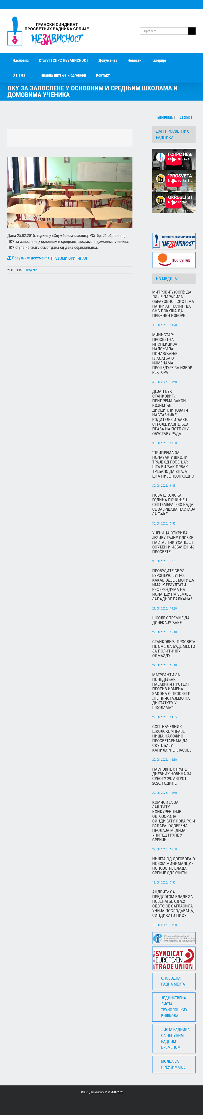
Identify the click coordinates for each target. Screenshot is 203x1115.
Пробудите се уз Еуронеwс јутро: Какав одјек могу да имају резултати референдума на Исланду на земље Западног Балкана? (173, 584)
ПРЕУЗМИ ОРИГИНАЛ (69, 258)
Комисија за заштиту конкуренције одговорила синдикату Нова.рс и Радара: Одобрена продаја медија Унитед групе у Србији (173, 821)
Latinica (186, 117)
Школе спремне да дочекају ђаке (171, 620)
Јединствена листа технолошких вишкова (174, 1007)
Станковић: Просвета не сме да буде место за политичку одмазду (173, 648)
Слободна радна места (173, 981)
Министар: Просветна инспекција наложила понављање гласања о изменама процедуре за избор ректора (172, 354)
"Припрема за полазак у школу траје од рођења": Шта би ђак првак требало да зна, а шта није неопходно (173, 464)
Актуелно (31, 270)
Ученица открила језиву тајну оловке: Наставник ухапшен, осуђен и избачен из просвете (173, 542)
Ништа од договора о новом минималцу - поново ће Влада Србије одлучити (173, 866)
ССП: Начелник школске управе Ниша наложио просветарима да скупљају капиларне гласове (171, 738)
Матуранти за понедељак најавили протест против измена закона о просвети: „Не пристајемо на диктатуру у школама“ (172, 691)
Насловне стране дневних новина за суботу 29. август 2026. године (172, 776)
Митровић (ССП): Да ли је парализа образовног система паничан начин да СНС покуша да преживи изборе (173, 304)
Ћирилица (164, 117)
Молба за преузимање (173, 1064)
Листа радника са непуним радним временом (175, 1038)
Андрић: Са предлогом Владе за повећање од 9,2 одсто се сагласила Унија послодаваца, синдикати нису (173, 904)
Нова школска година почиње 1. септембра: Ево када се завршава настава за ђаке (173, 504)
